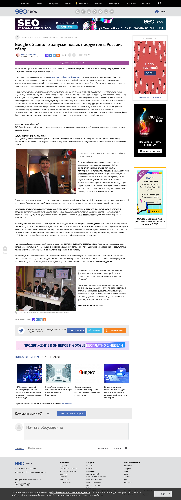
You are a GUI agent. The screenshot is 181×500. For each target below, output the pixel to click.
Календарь (114, 3)
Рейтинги (83, 3)
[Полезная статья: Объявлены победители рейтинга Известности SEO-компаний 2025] (150, 214)
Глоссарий (131, 3)
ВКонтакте (79, 330)
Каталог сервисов (93, 485)
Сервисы (40, 312)
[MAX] (46, 55)
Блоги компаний (92, 474)
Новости (25, 3)
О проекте (64, 466)
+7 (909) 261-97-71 (22, 485)
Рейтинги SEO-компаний (96, 477)
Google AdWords (64, 312)
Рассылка (128, 482)
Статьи (39, 3)
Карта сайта (64, 479)
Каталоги (98, 3)
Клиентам (32, 312)
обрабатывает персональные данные (70, 492)
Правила (63, 477)
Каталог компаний (93, 482)
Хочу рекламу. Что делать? (150, 97)
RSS (125, 479)
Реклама (146, 3)
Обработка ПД (65, 482)
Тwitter (126, 477)
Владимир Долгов (51, 312)
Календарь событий (94, 479)
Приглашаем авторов (68, 468)
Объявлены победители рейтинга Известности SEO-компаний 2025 (150, 221)
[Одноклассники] (58, 55)
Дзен (126, 471)
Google (26, 312)
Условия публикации (68, 471)
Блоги (67, 3)
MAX (126, 474)
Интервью (53, 3)
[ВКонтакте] (50, 55)
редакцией (67, 403)
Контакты (63, 474)
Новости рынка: (27, 357)
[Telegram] (54, 55)
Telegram (127, 468)
